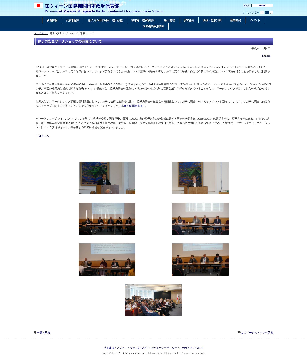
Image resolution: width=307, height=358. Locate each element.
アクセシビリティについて (133, 347)
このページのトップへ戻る (257, 332)
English (262, 5)
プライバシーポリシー (164, 347)
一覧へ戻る (43, 332)
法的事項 (109, 347)
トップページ (41, 33)
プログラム (42, 135)
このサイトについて (191, 347)
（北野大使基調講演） (131, 105)
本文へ (247, 5)
